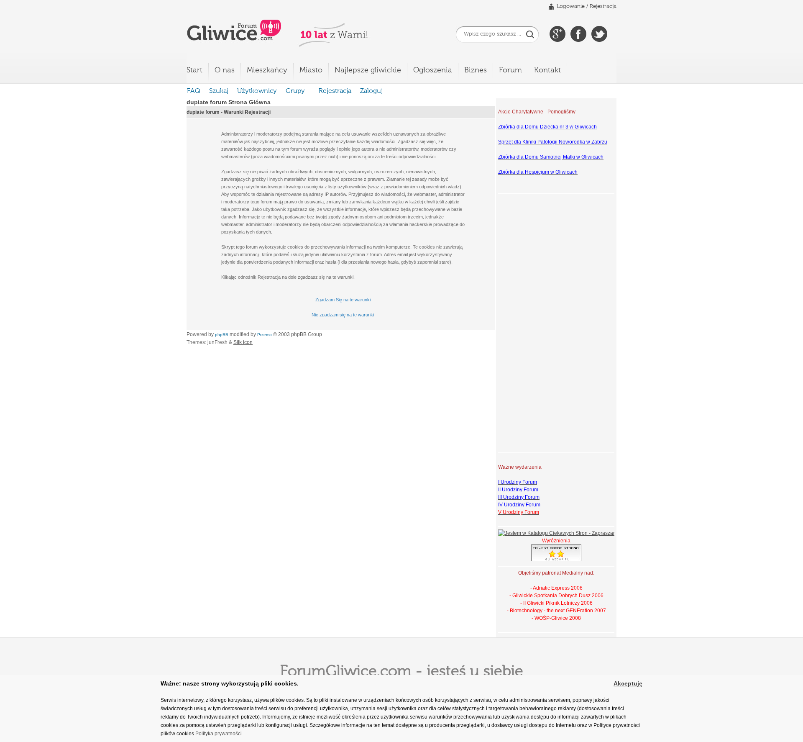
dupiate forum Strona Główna (229, 102)
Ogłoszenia (432, 70)
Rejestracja (603, 6)
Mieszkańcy (267, 70)
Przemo (264, 334)
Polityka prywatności (218, 734)
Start (194, 70)
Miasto (310, 70)
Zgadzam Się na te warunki (343, 299)
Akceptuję (628, 683)
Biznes (475, 70)
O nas (225, 70)
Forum (510, 70)
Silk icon (243, 342)
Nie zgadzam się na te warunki (343, 314)
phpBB (221, 334)
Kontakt (547, 70)
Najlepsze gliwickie (368, 70)
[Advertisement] (531, 322)
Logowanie (571, 6)
